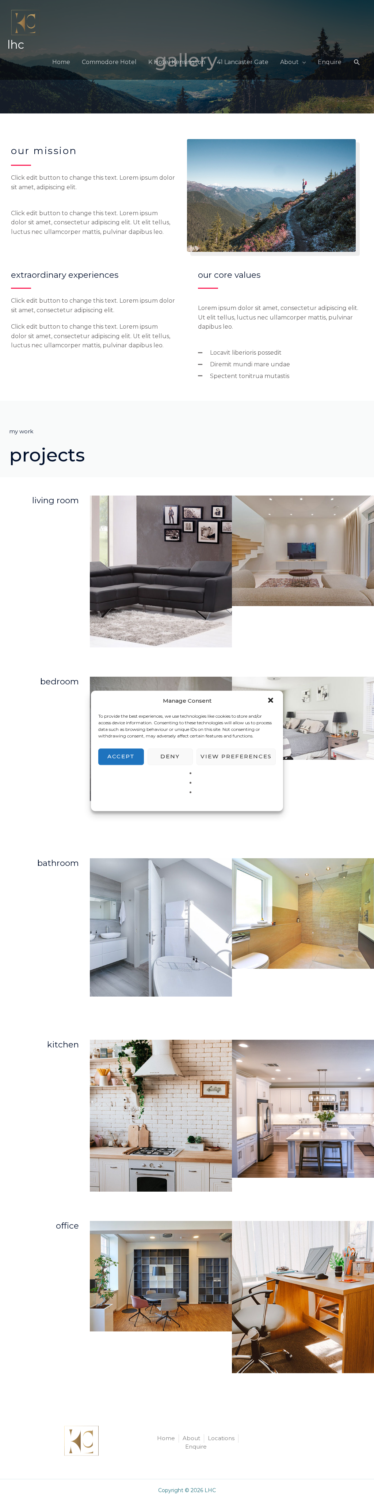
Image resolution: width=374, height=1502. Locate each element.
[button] (271, 700)
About (289, 62)
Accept (121, 756)
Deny (170, 756)
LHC (15, 45)
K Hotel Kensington (176, 62)
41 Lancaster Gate (242, 62)
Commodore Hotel (109, 62)
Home (61, 62)
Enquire (329, 62)
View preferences (236, 756)
